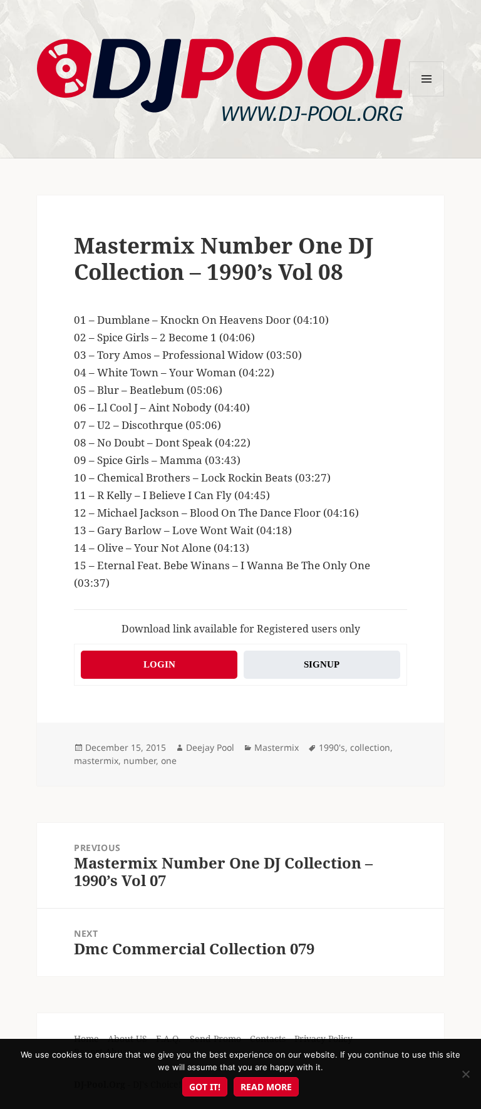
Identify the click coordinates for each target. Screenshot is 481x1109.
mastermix (96, 760)
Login (159, 664)
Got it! (204, 1087)
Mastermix (276, 747)
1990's (332, 747)
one (169, 760)
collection (370, 747)
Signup (321, 664)
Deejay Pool (210, 747)
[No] (465, 1074)
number (139, 760)
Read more (266, 1087)
